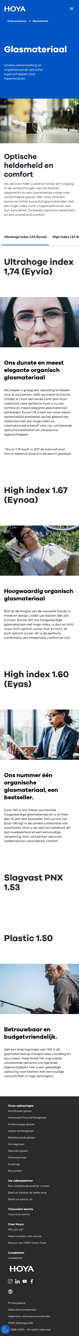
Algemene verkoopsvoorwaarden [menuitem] (29, 1316)
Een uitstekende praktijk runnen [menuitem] (28, 1186)
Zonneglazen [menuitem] (16, 1144)
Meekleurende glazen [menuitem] (21, 1137)
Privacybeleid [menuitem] (16, 1303)
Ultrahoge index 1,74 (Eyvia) (25, 237)
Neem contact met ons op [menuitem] (24, 1236)
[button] (39, 1291)
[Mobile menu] (71, 8)
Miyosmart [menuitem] (15, 1171)
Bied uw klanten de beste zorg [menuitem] (27, 1192)
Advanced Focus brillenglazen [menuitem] (27, 1117)
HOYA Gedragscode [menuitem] (20, 1323)
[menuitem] (11, 1281)
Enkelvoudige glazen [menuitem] (21, 1124)
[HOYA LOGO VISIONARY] (14, 8)
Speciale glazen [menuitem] (18, 1151)
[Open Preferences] (5, 1329)
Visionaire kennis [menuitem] (19, 1214)
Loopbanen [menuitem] (15, 1258)
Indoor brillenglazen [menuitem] (21, 1131)
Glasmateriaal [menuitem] (17, 1157)
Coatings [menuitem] (14, 1164)
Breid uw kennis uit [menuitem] (20, 1199)
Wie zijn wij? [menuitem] (15, 1229)
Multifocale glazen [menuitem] (20, 1111)
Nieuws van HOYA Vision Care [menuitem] (27, 1243)
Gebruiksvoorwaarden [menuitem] (22, 1309)
